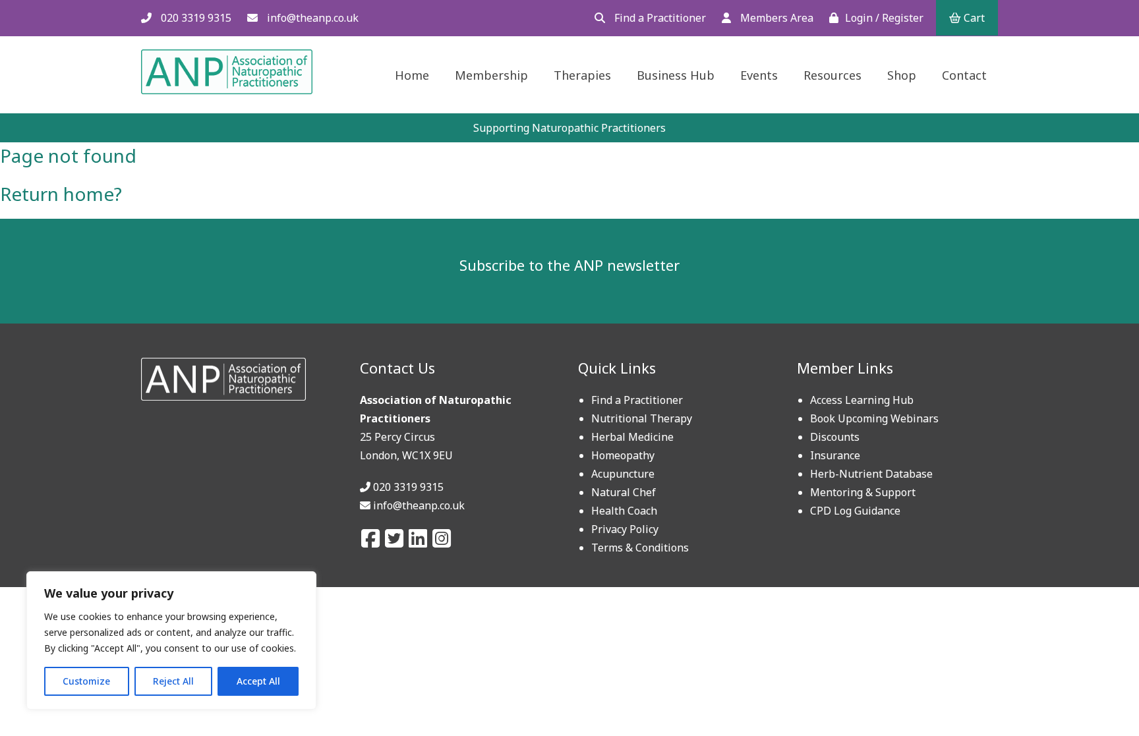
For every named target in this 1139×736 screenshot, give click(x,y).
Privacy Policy (624, 529)
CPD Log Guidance (855, 510)
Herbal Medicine (632, 437)
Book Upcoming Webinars (874, 418)
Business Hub (676, 75)
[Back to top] (1097, 694)
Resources (832, 75)
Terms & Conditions (640, 547)
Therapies (582, 75)
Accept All (258, 681)
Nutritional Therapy (641, 418)
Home (412, 75)
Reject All (173, 681)
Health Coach (624, 510)
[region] (171, 640)
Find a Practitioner (659, 18)
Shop (901, 75)
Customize (86, 681)
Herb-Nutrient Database (871, 474)
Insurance (835, 455)
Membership (491, 75)
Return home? (61, 193)
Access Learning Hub (862, 400)
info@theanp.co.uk (311, 18)
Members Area (775, 18)
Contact (964, 75)
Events (759, 75)
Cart (973, 18)
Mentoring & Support (863, 492)
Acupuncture (623, 474)
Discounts (835, 437)
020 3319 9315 (194, 18)
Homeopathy (623, 455)
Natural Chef (623, 492)
